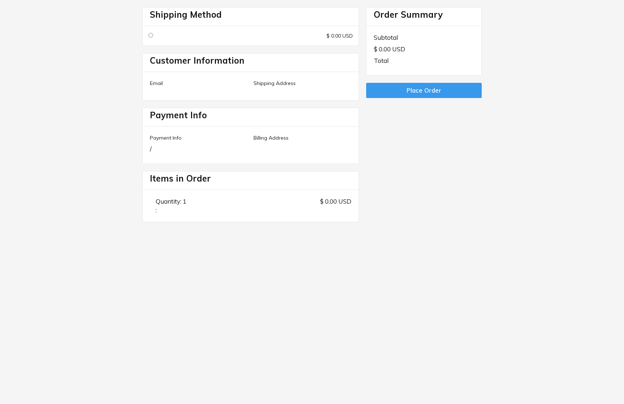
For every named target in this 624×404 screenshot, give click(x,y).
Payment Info (166, 138)
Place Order (424, 90)
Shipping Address (275, 83)
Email (156, 83)
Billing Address (271, 138)
